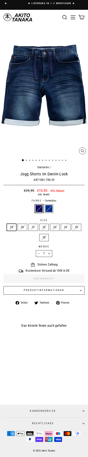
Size (43, 220)
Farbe (44, 200)
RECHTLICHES (43, 423)
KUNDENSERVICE (43, 410)
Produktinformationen (44, 290)
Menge (44, 246)
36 (76, 227)
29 (11, 227)
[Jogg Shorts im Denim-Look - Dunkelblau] (16, 391)
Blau (49, 209)
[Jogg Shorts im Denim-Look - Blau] (20, 391)
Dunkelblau (39, 209)
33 (54, 227)
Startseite (43, 167)
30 (22, 227)
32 (44, 227)
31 (33, 227)
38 (44, 237)
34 (65, 227)
